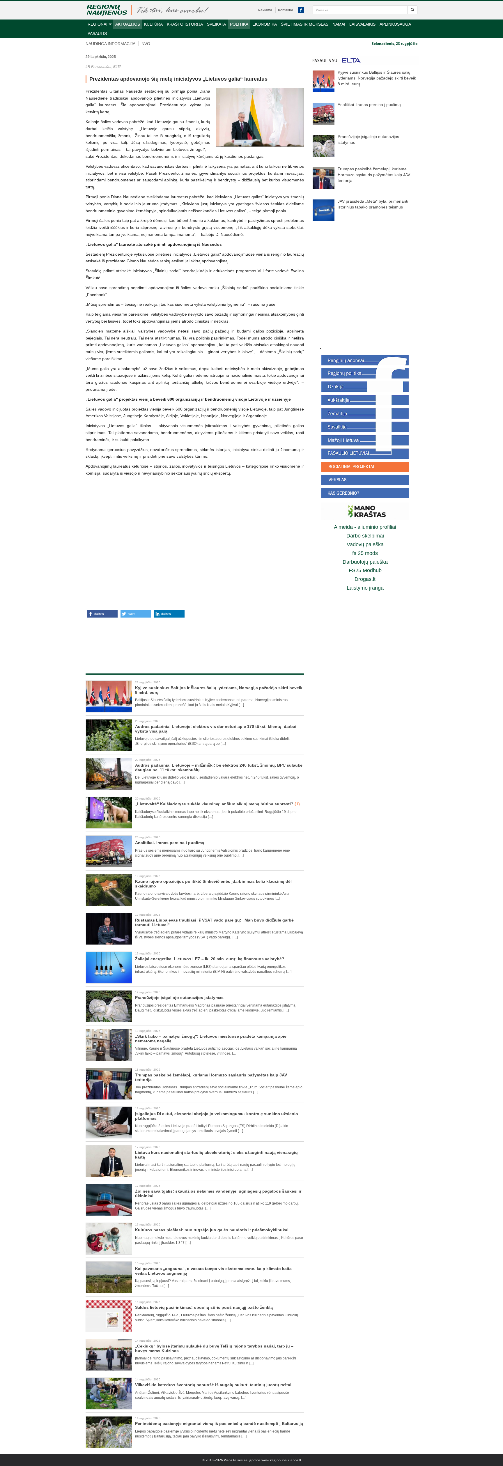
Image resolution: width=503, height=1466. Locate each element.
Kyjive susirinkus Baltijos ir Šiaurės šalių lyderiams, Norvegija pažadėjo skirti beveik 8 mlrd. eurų (218, 689)
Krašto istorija (185, 24)
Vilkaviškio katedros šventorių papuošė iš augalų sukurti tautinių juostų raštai (213, 1384)
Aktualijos (127, 24)
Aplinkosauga (395, 24)
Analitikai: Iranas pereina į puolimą (169, 842)
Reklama (265, 10)
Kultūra (153, 24)
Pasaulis (97, 33)
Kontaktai (285, 10)
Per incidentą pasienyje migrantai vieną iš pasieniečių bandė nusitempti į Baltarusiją (219, 1423)
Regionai (97, 24)
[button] (102, 614)
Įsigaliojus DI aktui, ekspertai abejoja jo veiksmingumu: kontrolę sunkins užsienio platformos (216, 1115)
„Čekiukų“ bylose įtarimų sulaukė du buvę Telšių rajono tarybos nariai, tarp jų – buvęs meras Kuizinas (214, 1348)
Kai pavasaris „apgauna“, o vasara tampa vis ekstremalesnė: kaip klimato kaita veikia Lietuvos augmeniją (213, 1270)
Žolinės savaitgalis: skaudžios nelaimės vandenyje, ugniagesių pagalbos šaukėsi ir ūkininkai (218, 1193)
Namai (338, 24)
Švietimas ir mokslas (304, 24)
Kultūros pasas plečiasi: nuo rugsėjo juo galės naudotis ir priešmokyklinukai (211, 1230)
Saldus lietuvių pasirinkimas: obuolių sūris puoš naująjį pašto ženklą (204, 1307)
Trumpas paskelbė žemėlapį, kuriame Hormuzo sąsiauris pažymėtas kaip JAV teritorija (211, 1077)
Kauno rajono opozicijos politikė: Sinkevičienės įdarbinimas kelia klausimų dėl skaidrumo (213, 883)
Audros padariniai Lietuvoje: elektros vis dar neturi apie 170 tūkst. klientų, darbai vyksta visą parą (215, 728)
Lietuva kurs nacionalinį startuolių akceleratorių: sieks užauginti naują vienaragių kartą (216, 1154)
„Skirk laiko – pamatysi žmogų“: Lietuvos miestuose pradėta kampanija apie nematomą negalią (210, 1038)
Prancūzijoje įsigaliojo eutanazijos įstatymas (179, 997)
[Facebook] (301, 10)
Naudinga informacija (110, 43)
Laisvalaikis (362, 24)
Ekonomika (264, 24)
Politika (239, 24)
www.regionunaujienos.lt (281, 1460)
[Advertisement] (195, 639)
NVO (145, 43)
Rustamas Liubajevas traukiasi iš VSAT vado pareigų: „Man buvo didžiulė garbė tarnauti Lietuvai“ (214, 922)
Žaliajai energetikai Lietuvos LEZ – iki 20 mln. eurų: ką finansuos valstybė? (209, 958)
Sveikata (216, 24)
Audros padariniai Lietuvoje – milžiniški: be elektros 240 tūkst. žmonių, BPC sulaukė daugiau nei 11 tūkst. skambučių (218, 767)
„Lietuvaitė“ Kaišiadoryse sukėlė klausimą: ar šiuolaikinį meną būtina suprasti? (217, 804)
